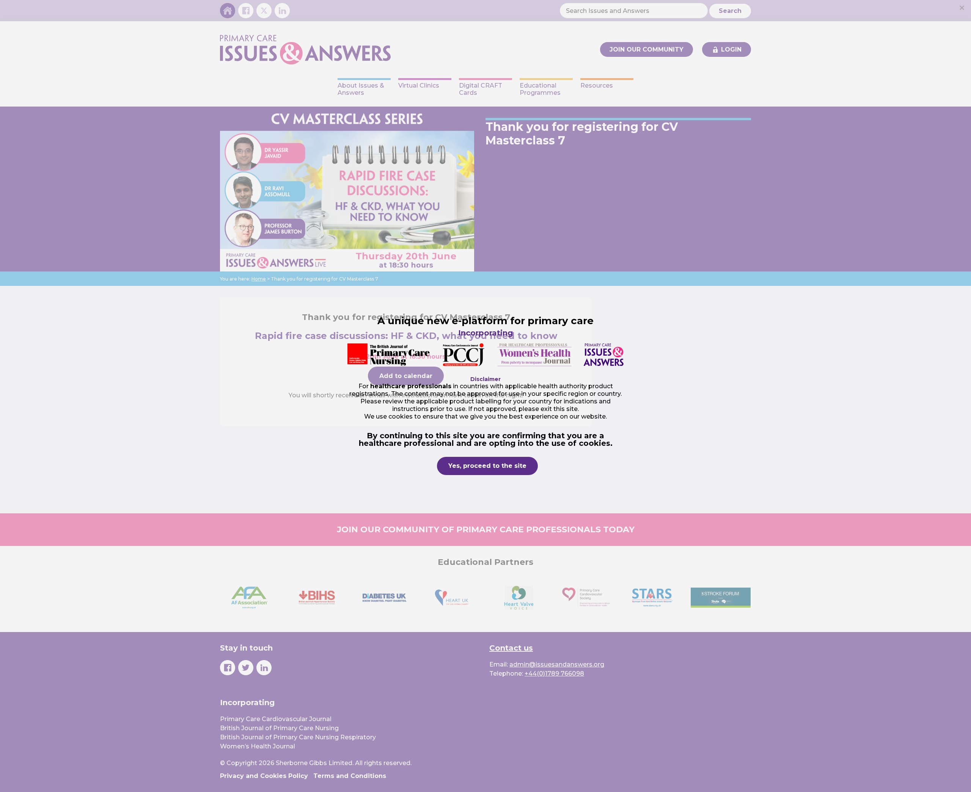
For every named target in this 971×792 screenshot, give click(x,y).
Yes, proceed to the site (487, 465)
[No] (961, 7)
